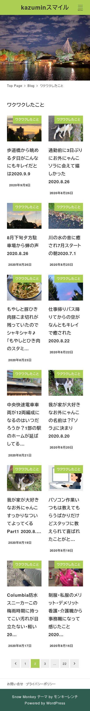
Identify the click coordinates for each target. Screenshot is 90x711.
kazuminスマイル (45, 7)
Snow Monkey (24, 696)
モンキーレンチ (66, 696)
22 (65, 663)
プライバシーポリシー (41, 683)
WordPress (55, 703)
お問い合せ (15, 683)
